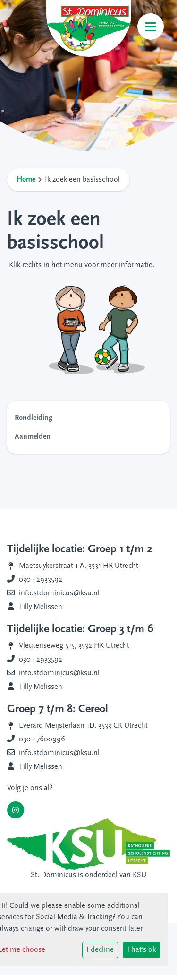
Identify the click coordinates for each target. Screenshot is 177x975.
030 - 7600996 (42, 739)
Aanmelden (33, 437)
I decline (100, 950)
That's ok (141, 950)
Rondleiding (33, 418)
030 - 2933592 (40, 579)
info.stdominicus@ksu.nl (59, 593)
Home (26, 179)
